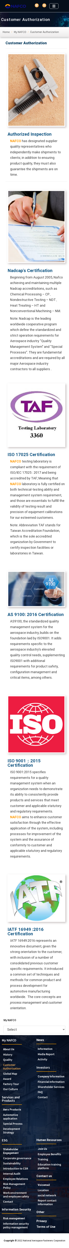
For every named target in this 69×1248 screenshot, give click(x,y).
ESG (5, 1140)
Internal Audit (11, 1173)
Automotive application (10, 1116)
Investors (43, 1067)
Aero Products (12, 1109)
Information (45, 1048)
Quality (7, 1059)
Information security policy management (16, 1225)
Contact (43, 1097)
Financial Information (51, 1081)
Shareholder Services (51, 1087)
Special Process (12, 1123)
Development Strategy (11, 1130)
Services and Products (11, 1099)
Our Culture (10, 1089)
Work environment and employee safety (16, 1194)
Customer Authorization (12, 1066)
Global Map (10, 1073)
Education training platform (49, 1166)
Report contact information (47, 1202)
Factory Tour (11, 1084)
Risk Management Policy (14, 1185)
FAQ (40, 1092)
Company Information (51, 1076)
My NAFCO (9, 1040)
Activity (42, 1059)
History (7, 1054)
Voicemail (44, 1184)
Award (7, 1079)
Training (43, 1159)
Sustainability (12, 1163)
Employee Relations (15, 1179)
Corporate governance (17, 1158)
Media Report (46, 1054)
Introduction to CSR (15, 1168)
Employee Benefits (49, 1154)
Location (43, 1190)
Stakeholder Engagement (11, 1151)
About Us (8, 1049)
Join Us (42, 1148)
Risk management (14, 1218)
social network (47, 1195)
